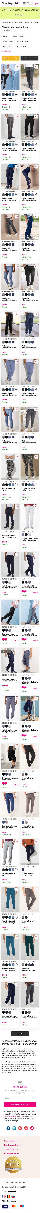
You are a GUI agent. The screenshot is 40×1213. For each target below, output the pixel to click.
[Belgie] (9, 1196)
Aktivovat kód (20, 15)
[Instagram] (14, 1128)
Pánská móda (18, 22)
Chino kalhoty (7, 47)
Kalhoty (27, 22)
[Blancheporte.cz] (10, 3)
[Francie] (4, 1196)
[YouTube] (26, 1128)
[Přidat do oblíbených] (16, 66)
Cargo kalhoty (8, 41)
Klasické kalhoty (18, 36)
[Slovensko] (13, 1196)
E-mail (7, 1098)
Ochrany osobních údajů (12, 1116)
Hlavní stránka (6, 22)
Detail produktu (17, 110)
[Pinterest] (20, 1128)
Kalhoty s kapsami (23, 41)
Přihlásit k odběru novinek (20, 1104)
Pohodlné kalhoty (22, 47)
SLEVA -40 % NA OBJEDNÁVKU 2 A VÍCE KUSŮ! (20, 10)
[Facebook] (8, 1128)
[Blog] (32, 1128)
